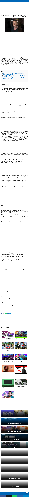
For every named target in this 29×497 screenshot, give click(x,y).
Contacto (6, 492)
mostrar (7, 84)
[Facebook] (1, 313)
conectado (11, 406)
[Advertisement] (14, 8)
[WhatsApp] (6, 313)
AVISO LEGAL (2, 492)
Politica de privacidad (11, 492)
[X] (3, 313)
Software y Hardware (14, 1)
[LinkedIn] (8, 313)
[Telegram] (10, 313)
